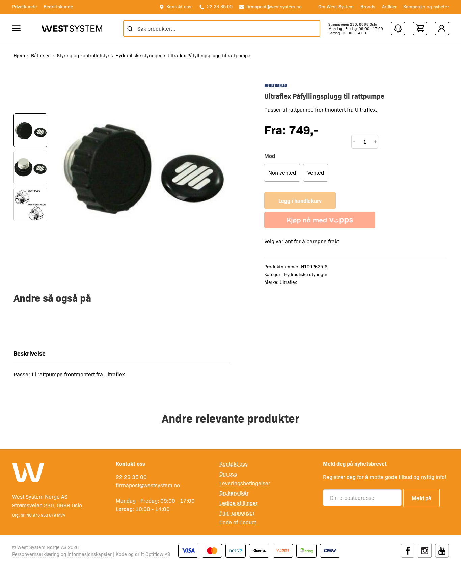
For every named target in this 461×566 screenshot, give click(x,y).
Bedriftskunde (58, 6)
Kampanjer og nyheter (426, 6)
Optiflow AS (157, 554)
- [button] (354, 141)
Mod (269, 155)
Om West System (336, 6)
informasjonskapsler (89, 554)
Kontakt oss (233, 463)
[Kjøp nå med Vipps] (319, 220)
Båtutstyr (41, 55)
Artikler (389, 6)
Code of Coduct (237, 522)
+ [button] (375, 141)
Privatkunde (24, 6)
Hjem (19, 55)
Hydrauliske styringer (138, 55)
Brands (367, 6)
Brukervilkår (234, 492)
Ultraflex (288, 282)
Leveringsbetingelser (244, 483)
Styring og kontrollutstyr (83, 55)
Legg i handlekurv (300, 200)
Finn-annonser (237, 512)
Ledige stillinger (238, 502)
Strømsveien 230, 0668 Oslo (352, 24)
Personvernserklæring (35, 554)
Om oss (228, 473)
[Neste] (30, 234)
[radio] (282, 172)
